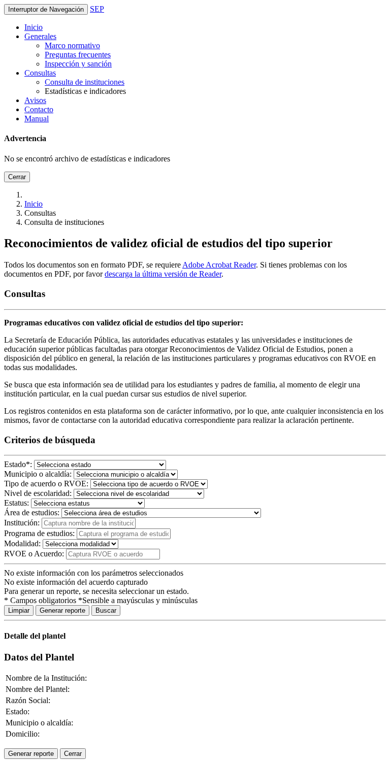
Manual (36, 118)
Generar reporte (62, 610)
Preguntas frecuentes (78, 54)
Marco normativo (72, 45)
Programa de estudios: (39, 533)
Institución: (22, 522)
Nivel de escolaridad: (38, 493)
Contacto (38, 109)
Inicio (33, 27)
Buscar (105, 610)
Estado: (18, 464)
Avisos (35, 100)
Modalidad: (22, 543)
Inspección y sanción (78, 63)
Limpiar (18, 610)
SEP (97, 9)
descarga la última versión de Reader (163, 274)
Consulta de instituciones (84, 82)
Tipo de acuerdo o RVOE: (46, 483)
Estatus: (16, 503)
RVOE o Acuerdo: (35, 553)
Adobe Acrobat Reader (219, 264)
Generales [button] (40, 36)
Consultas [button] (40, 73)
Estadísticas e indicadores (85, 91)
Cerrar (17, 177)
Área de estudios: (31, 512)
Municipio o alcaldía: (38, 474)
